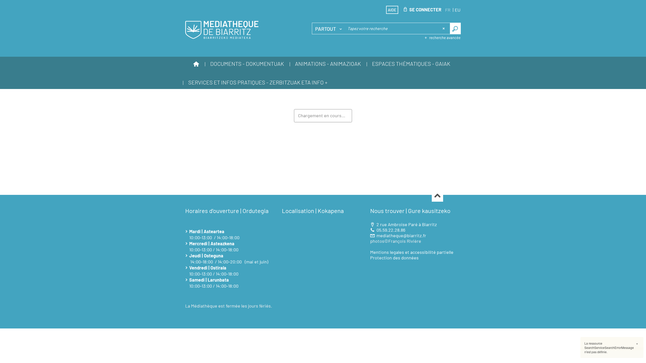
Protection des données (394, 257)
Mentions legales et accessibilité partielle (411, 252)
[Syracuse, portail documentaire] (221, 30)
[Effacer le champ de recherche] (444, 28)
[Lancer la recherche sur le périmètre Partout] (455, 28)
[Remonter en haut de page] (437, 196)
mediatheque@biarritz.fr (401, 235)
